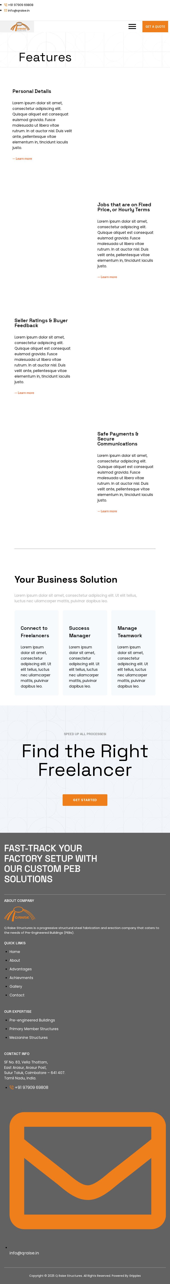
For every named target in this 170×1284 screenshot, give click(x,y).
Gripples (135, 1276)
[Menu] (90, 26)
